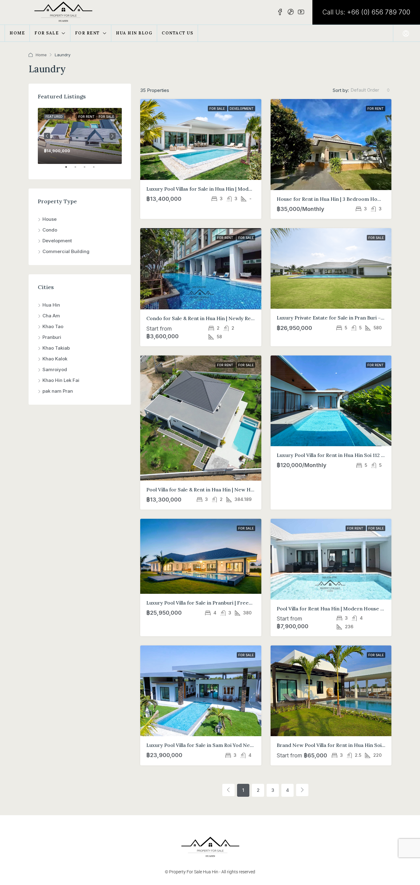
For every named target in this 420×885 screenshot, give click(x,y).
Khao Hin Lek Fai (60, 380)
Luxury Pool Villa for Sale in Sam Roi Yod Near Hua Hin (210, 745)
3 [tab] (88, 169)
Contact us (177, 33)
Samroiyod (54, 369)
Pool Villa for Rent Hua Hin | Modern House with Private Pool (348, 608)
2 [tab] (78, 169)
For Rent (87, 33)
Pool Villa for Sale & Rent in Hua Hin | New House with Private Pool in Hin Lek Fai (241, 489)
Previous (47, 136)
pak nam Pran (57, 391)
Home (17, 33)
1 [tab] (69, 169)
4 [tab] (97, 169)
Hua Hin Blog (134, 33)
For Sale (46, 33)
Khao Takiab (56, 348)
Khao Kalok (54, 359)
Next (112, 136)
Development (242, 108)
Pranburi (51, 337)
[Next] (302, 790)
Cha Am (51, 316)
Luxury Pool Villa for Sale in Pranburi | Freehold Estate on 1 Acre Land (229, 603)
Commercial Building (65, 251)
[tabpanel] (80, 136)
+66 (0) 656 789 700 (378, 12)
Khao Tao (52, 326)
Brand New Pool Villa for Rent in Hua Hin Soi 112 (333, 745)
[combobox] (370, 90)
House (49, 219)
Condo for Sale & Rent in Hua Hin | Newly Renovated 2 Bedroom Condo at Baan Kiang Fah (252, 318)
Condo (49, 230)
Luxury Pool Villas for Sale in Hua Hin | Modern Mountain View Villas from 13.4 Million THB (252, 189)
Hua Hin (51, 305)
